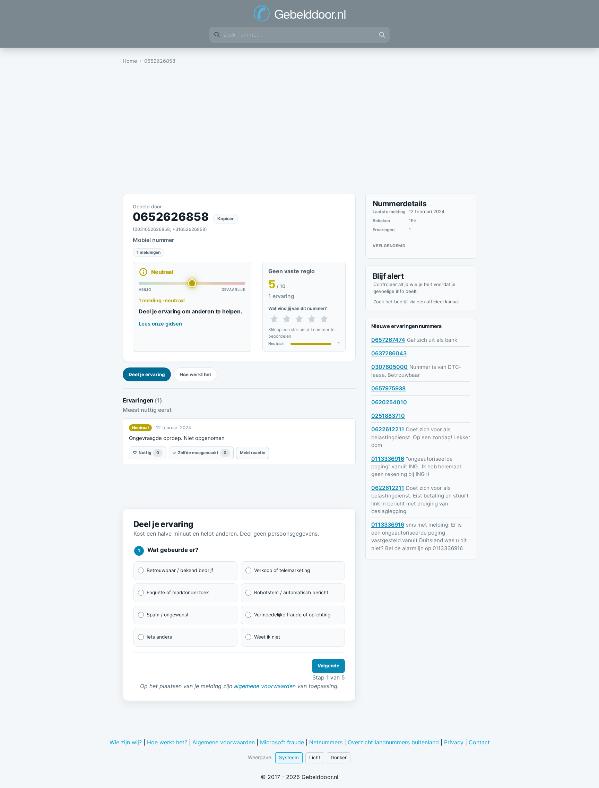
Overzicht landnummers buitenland (393, 742)
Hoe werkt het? (167, 742)
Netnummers (325, 742)
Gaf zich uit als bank (432, 340)
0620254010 (389, 402)
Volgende (328, 665)
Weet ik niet (267, 637)
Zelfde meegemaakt (199, 452)
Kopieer (225, 218)
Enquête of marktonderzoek (178, 592)
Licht (314, 757)
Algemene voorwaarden (223, 742)
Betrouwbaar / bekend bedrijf (180, 570)
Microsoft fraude (282, 742)
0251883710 (388, 415)
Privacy (453, 742)
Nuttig (146, 452)
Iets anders (159, 637)
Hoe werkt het (195, 374)
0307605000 (389, 366)
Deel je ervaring (147, 374)
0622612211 (387, 429)
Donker (339, 757)
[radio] (274, 319)
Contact (479, 742)
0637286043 (389, 353)
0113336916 (387, 458)
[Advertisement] (299, 130)
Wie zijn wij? (126, 742)
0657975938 (388, 388)
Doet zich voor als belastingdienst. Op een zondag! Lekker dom (420, 437)
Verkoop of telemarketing (282, 570)
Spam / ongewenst (168, 614)
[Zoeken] (382, 35)
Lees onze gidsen (160, 324)
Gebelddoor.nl (310, 13)
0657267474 (388, 339)
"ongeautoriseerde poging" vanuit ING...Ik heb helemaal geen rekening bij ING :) (416, 467)
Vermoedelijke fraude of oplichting (292, 614)
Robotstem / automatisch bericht (291, 592)
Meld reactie (252, 452)
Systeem (289, 757)
